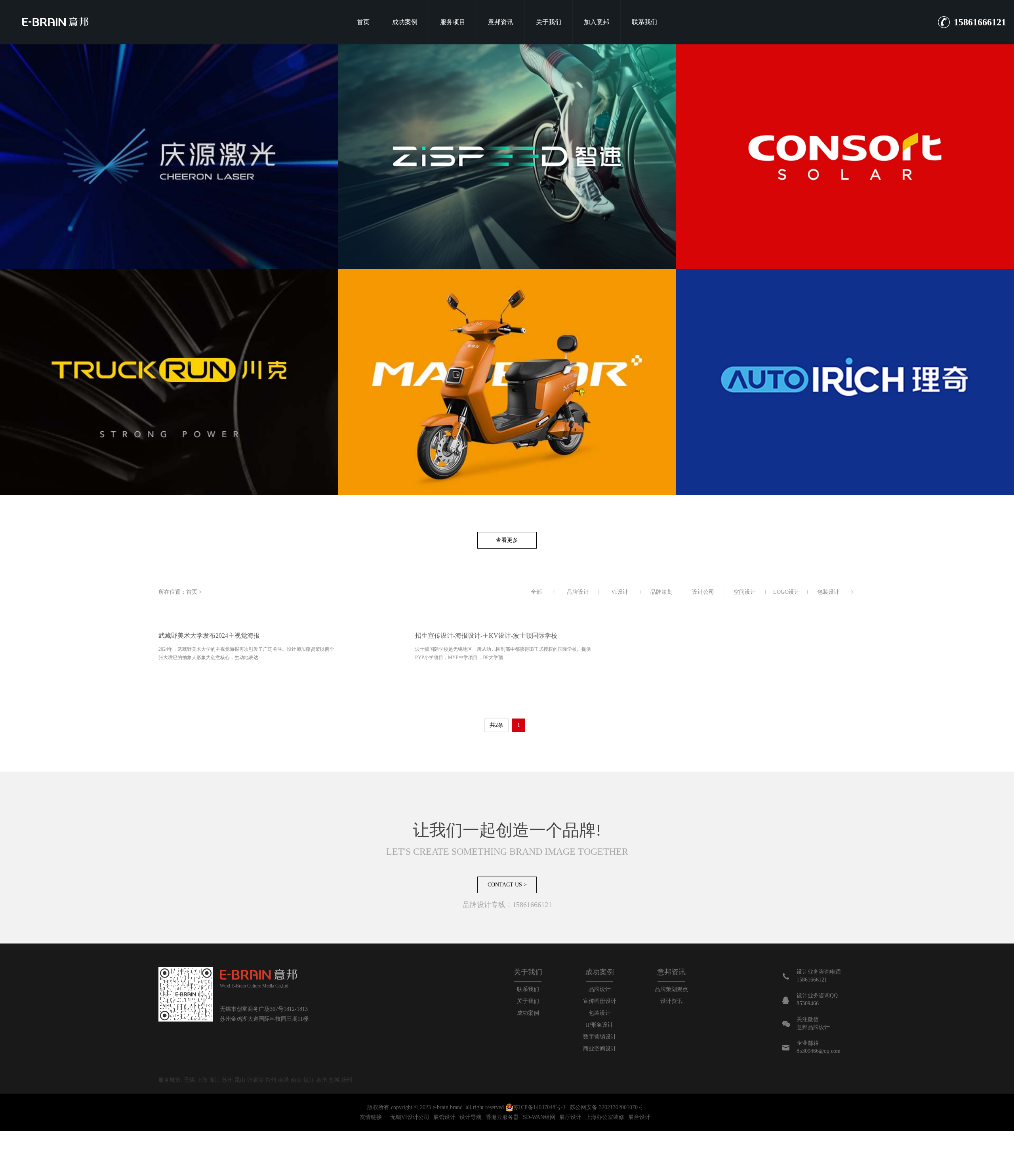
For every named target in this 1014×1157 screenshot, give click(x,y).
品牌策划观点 (671, 989)
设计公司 (703, 592)
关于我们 (548, 22)
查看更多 (507, 540)
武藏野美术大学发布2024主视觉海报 (209, 635)
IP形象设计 (599, 1025)
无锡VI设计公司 (409, 1117)
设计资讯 (671, 1001)
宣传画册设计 (599, 1001)
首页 (363, 22)
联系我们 (644, 22)
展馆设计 (444, 1117)
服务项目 (452, 22)
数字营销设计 (599, 1037)
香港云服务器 (502, 1117)
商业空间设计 (599, 1049)
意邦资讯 (500, 22)
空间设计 (745, 592)
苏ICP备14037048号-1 (539, 1107)
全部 (536, 592)
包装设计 (828, 592)
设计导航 (470, 1117)
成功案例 (404, 22)
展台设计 (639, 1117)
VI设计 (619, 592)
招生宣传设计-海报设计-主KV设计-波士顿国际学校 (486, 635)
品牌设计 (578, 592)
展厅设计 (570, 1117)
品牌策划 (661, 592)
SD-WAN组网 (539, 1117)
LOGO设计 (786, 592)
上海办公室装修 (604, 1117)
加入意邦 (596, 22)
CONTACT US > (507, 885)
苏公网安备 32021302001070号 (606, 1107)
